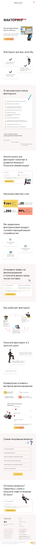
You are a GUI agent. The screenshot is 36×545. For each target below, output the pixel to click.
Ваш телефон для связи (9, 285)
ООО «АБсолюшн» (23, 529)
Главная (20, 518)
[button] (8, 39)
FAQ (19, 523)
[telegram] (4, 521)
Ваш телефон (20, 172)
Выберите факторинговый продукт (24, 285)
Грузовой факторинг (7, 535)
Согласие (20, 536)
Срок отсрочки (17, 406)
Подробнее (15, 543)
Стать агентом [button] (21, 526)
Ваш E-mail (6, 172)
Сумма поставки (17, 413)
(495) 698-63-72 (23, 531)
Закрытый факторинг (8, 537)
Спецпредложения (22, 521)
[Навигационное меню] (34, 2)
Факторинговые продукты (8, 529)
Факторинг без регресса (8, 532)
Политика (24, 536)
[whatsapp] (6, 521)
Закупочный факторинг (8, 534)
